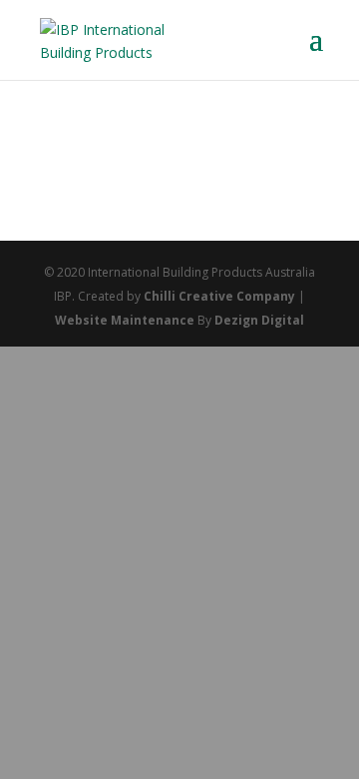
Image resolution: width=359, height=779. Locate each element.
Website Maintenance (124, 320)
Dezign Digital (259, 320)
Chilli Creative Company (219, 296)
